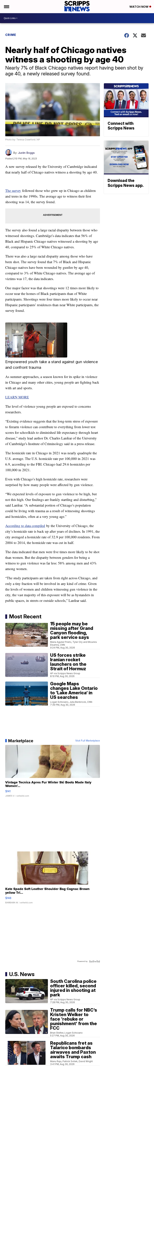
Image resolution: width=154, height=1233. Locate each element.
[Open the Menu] (6, 6)
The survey (13, 190)
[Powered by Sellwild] (94, 961)
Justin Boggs (26, 153)
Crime (10, 35)
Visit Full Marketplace (87, 740)
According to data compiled (25, 525)
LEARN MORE (17, 397)
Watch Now (139, 6)
